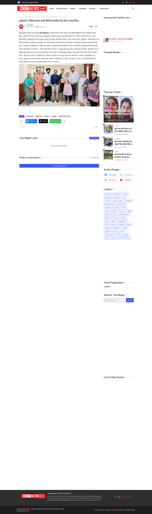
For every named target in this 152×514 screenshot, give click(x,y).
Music (107, 221)
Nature (114, 221)
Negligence (123, 221)
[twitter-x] (126, 2)
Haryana (92, 8)
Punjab (72, 8)
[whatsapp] (130, 497)
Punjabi (107, 228)
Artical (126, 194)
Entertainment (61, 8)
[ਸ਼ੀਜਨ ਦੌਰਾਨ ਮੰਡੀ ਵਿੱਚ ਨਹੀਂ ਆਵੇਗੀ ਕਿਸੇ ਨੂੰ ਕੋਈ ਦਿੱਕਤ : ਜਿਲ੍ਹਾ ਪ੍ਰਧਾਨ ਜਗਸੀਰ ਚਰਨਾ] (108, 141)
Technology (109, 235)
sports (115, 231)
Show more (94, 138)
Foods (124, 207)
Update (125, 235)
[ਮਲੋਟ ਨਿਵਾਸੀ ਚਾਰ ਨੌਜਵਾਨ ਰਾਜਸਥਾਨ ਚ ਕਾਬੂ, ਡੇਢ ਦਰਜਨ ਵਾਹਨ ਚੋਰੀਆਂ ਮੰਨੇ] (108, 154)
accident (108, 194)
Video (107, 238)
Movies (115, 218)
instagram (112, 180)
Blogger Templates (37, 509)
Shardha (108, 231)
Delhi (120, 201)
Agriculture (117, 194)
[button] (133, 9)
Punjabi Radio (130, 510)
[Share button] (65, 121)
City (124, 197)
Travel (118, 235)
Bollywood (108, 197)
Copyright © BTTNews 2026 (53, 509)
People (46, 116)
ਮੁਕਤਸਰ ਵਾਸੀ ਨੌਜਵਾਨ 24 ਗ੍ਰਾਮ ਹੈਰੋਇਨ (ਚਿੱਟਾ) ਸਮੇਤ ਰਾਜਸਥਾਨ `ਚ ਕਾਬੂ (123, 130)
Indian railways (124, 214)
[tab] (51, 8)
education (29, 116)
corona (107, 201)
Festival (116, 207)
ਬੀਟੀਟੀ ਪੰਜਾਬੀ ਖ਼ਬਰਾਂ (29, 17)
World (114, 238)
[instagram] (134, 2)
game (107, 211)
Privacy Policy (119, 510)
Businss (117, 197)
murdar (123, 218)
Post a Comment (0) (59, 166)
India (114, 214)
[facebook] (123, 2)
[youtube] (130, 2)
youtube (128, 180)
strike (122, 231)
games (113, 211)
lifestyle (107, 218)
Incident (107, 214)
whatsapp (128, 175)
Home (51, 8)
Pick (28, 511)
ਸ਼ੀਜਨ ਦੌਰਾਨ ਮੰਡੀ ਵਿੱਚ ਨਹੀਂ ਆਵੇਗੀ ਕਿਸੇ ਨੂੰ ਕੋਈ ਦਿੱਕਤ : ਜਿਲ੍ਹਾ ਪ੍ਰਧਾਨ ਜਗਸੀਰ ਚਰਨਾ (123, 143)
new (106, 224)
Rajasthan (83, 8)
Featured (38, 116)
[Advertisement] (128, 260)
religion (124, 228)
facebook (112, 175)
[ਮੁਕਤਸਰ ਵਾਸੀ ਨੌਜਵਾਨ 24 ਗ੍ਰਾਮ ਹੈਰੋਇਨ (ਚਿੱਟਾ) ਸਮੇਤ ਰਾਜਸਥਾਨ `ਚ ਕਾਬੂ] (108, 129)
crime (114, 201)
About (102, 510)
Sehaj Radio (104, 8)
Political (120, 224)
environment (121, 204)
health (129, 211)
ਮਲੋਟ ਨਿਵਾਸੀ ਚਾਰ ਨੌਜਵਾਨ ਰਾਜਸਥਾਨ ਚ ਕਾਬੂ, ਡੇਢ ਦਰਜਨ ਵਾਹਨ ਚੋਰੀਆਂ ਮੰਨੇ (123, 155)
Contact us (109, 510)
